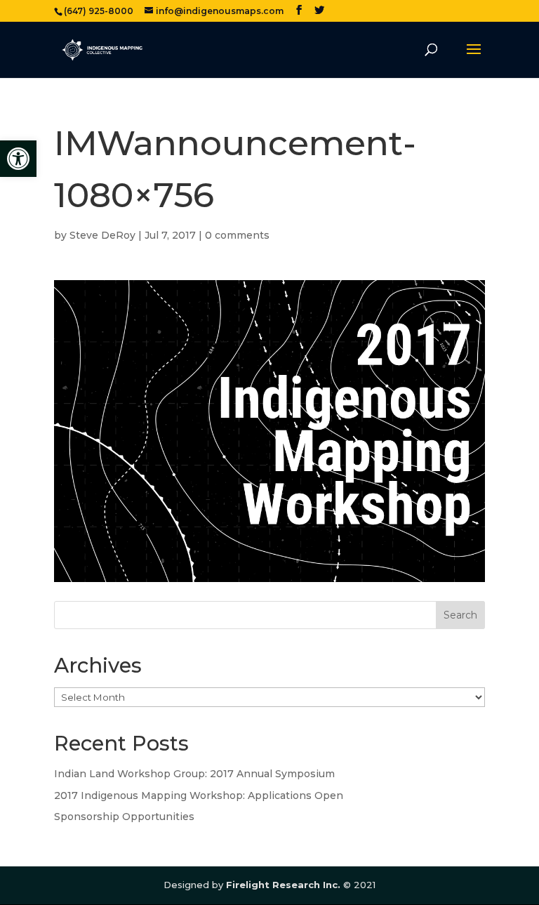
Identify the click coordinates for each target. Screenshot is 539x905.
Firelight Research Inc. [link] (283, 884)
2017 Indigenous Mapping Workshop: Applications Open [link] (198, 795)
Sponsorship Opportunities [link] (124, 816)
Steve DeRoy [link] (102, 235)
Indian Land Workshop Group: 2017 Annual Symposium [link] (194, 773)
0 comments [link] (237, 235)
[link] (18, 158)
